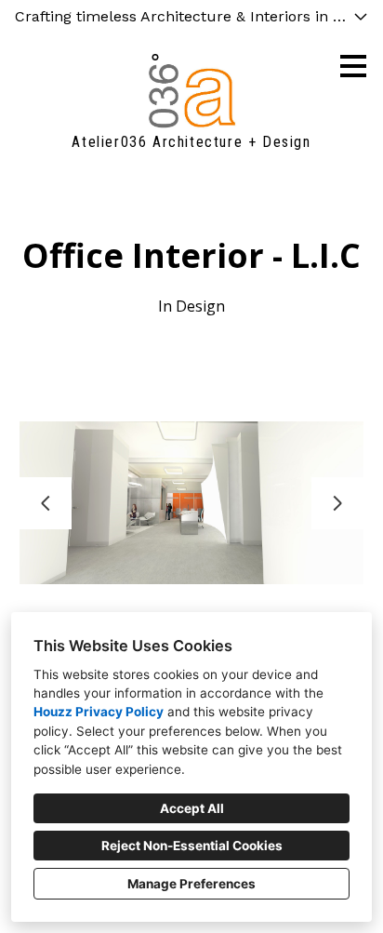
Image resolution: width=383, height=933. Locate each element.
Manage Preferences (191, 883)
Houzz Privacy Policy (98, 711)
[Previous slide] (46, 503)
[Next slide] (337, 503)
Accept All (192, 808)
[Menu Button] (353, 66)
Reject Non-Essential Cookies (192, 845)
